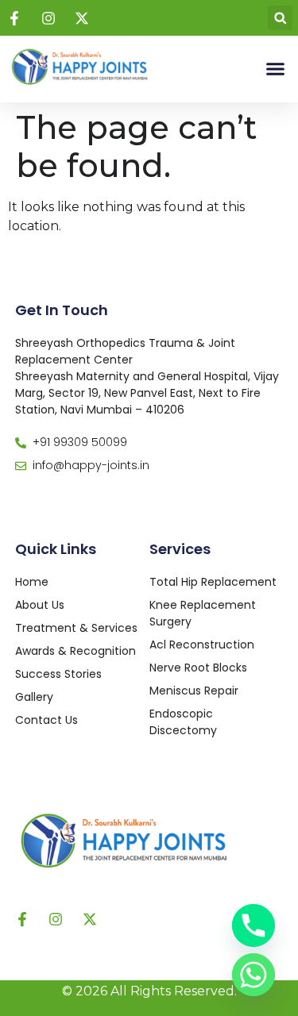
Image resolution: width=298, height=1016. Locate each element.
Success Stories (58, 674)
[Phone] (253, 925)
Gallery (34, 697)
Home (31, 582)
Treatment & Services (76, 628)
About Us (39, 605)
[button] (280, 18)
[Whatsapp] (253, 974)
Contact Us (46, 720)
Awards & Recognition (75, 651)
